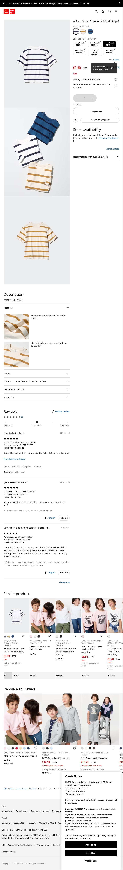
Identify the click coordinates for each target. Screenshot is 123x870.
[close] (3, 3)
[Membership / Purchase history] (103, 11)
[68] (90, 31)
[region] (91, 821)
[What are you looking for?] (96, 11)
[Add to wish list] (23, 636)
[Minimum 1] (77, 98)
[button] (16, 326)
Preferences (91, 860)
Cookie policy (84, 838)
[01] (76, 31)
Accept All (91, 844)
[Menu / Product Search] (116, 11)
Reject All (91, 853)
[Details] (116, 86)
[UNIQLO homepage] (9, 11)
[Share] (75, 120)
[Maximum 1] (93, 98)
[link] (65, 3)
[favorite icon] (36, 748)
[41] (83, 31)
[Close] (112, 68)
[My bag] (109, 11)
